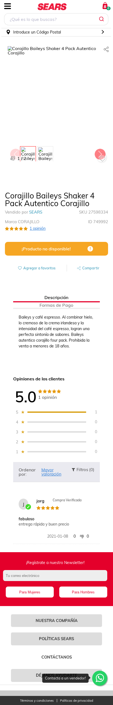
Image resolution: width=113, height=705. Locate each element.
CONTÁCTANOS (56, 657)
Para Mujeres (29, 592)
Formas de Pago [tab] (56, 305)
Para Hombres (83, 592)
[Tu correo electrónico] (56, 578)
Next (99, 153)
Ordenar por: (27, 472)
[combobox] (56, 20)
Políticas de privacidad (76, 700)
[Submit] (102, 19)
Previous (15, 153)
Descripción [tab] (56, 297)
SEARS (35, 212)
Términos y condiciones (37, 700)
